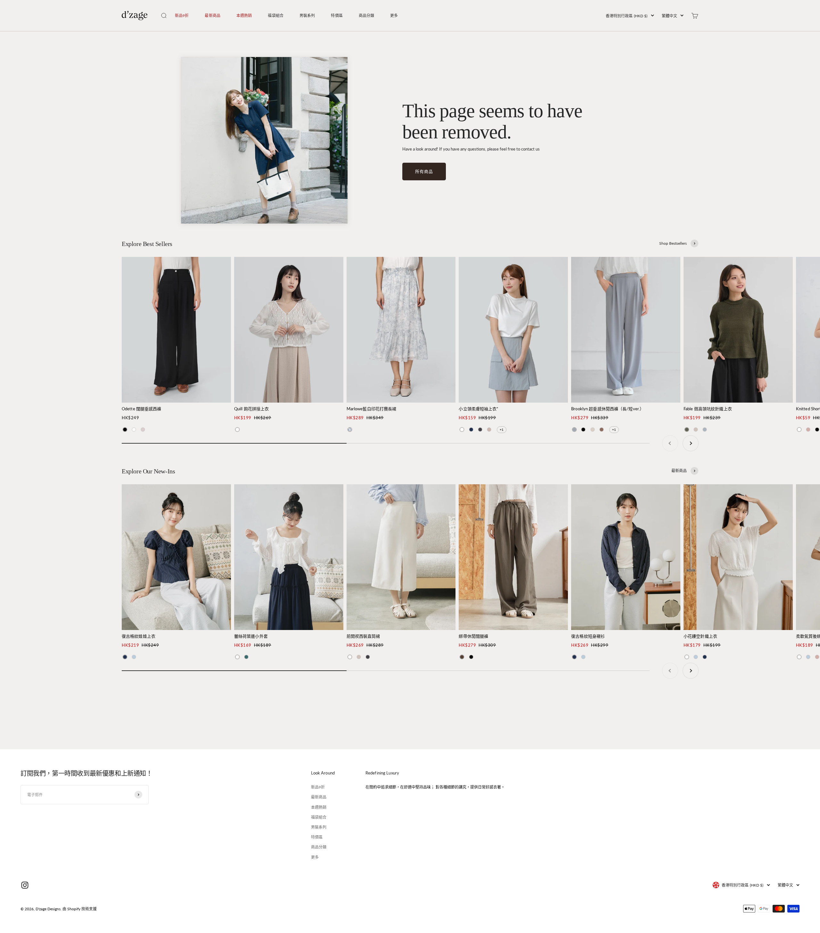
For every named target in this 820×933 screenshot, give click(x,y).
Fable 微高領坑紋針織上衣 (708, 408)
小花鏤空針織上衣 (700, 636)
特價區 (336, 15)
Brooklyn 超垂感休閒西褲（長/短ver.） (607, 408)
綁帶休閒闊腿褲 (473, 636)
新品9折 (182, 15)
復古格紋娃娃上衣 (138, 636)
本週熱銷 (244, 15)
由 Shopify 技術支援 (79, 908)
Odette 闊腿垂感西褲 (141, 408)
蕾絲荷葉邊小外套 (251, 636)
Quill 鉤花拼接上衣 (251, 408)
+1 (502, 429)
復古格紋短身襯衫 (588, 636)
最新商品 (212, 15)
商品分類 (366, 15)
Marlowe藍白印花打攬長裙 (372, 408)
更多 (394, 15)
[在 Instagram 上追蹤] (24, 885)
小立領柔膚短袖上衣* (478, 408)
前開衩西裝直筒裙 (363, 636)
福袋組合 (275, 15)
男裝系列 (307, 15)
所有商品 (424, 171)
